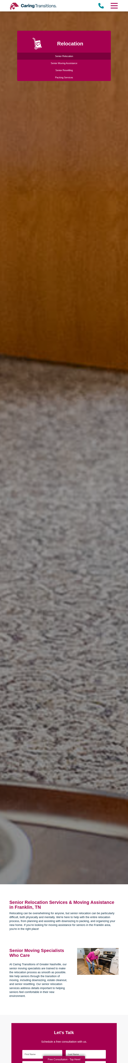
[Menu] (114, 5)
